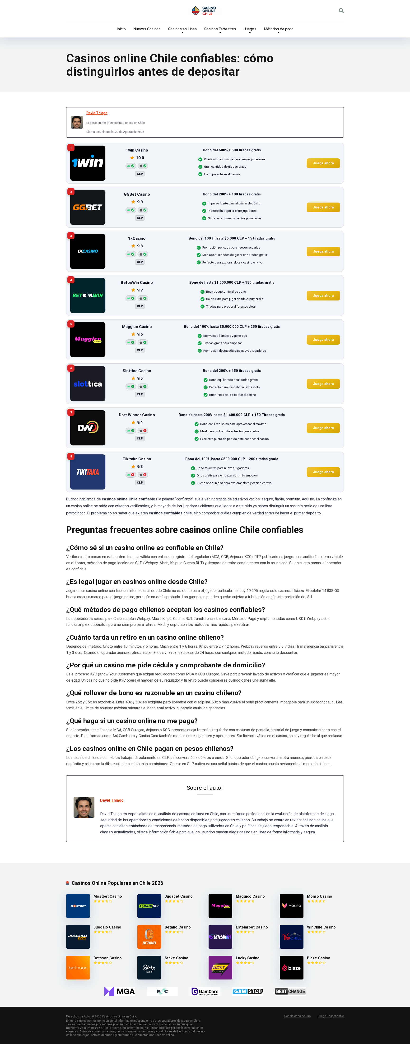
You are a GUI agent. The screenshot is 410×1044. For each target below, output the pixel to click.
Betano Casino (178, 927)
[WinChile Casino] (291, 947)
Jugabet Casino (179, 896)
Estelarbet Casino (252, 927)
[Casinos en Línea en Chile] (205, 10)
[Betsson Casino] (78, 978)
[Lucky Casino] (220, 978)
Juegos (250, 29)
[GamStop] (247, 991)
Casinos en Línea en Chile (119, 1016)
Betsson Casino (107, 958)
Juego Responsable (331, 1016)
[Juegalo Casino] (78, 947)
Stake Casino (176, 958)
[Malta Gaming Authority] (119, 991)
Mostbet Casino (107, 896)
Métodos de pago (279, 29)
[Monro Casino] (291, 916)
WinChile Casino (321, 927)
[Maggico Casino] (220, 916)
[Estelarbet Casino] (220, 947)
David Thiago (96, 113)
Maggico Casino (250, 896)
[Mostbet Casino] (78, 916)
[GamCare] (205, 991)
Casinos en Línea (182, 29)
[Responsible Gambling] (162, 991)
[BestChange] (290, 991)
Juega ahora (323, 163)
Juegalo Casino (107, 927)
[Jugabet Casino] (149, 916)
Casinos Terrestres (220, 29)
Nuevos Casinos (147, 29)
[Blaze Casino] (291, 978)
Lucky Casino (248, 958)
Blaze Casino (318, 958)
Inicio (121, 29)
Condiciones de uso (297, 1016)
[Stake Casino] (149, 978)
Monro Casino (319, 896)
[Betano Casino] (149, 947)
